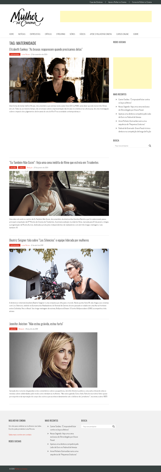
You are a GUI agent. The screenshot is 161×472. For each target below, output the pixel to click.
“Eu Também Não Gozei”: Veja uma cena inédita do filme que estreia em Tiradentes (53, 162)
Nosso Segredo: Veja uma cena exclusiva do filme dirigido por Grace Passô (64, 436)
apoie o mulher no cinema (101, 34)
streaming (60, 34)
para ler (13, 329)
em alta (13, 167)
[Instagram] (116, 48)
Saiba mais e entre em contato (20, 434)
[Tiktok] (127, 48)
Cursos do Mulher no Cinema (142, 2)
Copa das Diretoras (96, 2)
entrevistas (35, 34)
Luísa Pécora (25, 54)
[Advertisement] (106, 16)
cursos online (122, 34)
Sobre (135, 34)
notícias (21, 34)
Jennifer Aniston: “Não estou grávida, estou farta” (36, 323)
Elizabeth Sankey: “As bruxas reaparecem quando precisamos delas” (46, 49)
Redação (29, 167)
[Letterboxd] (121, 48)
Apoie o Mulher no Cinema (117, 2)
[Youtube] (132, 48)
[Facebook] (138, 48)
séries (72, 34)
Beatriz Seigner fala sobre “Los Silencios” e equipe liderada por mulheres (49, 240)
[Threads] (143, 48)
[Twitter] (17, 449)
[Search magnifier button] (150, 145)
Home (11, 34)
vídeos (82, 34)
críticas (48, 34)
